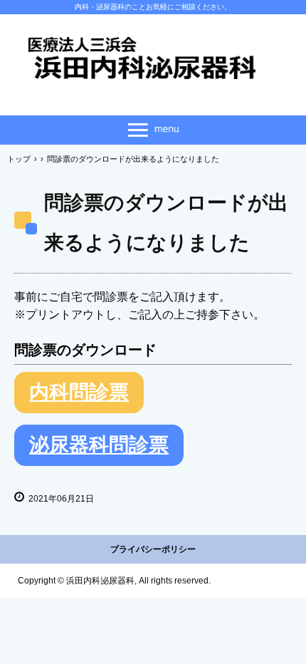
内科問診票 (79, 392)
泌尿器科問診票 (99, 445)
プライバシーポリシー (153, 549)
